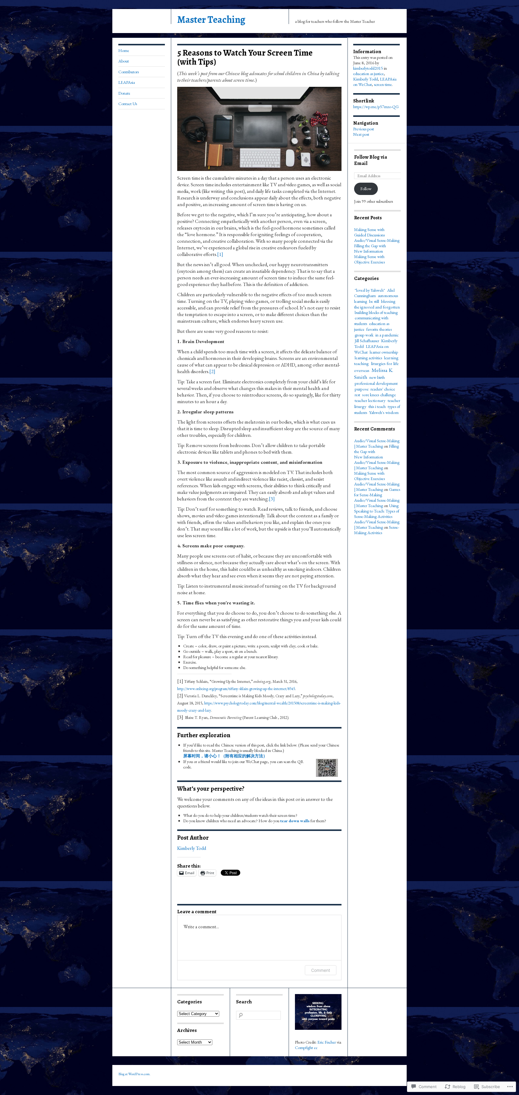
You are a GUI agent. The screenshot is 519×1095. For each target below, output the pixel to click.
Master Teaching (211, 19)
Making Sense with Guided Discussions (369, 232)
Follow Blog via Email (370, 160)
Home (123, 50)
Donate (124, 93)
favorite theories (379, 329)
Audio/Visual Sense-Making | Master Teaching (376, 443)
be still (374, 301)
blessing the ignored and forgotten (377, 304)
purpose (362, 389)
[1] (220, 254)
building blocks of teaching (376, 312)
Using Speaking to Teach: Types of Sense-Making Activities (376, 511)
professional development (376, 383)
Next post (361, 134)
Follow (366, 188)
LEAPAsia (126, 82)
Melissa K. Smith (373, 373)
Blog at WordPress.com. (134, 1074)
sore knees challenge (379, 394)
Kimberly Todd (191, 848)
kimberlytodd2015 (368, 68)
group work (364, 335)
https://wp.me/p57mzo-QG (376, 106)
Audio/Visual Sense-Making (376, 240)
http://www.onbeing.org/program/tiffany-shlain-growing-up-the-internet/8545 (236, 688)
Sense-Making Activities (376, 530)
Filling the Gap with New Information (370, 248)
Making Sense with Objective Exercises (369, 259)
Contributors (128, 72)
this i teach (377, 406)
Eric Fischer (326, 1042)
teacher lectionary (370, 400)
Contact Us (127, 103)
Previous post (363, 129)
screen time (383, 84)
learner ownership (384, 352)
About (123, 61)
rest (357, 394)
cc (315, 1047)
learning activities (368, 357)
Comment (320, 970)
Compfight (304, 1047)
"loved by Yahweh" (370, 290)
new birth (377, 377)
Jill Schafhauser (367, 340)
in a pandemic (387, 335)
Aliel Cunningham (374, 292)
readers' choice (383, 389)
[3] (272, 498)
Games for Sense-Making (377, 492)
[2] (212, 371)
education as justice (368, 73)
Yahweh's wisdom (384, 412)
